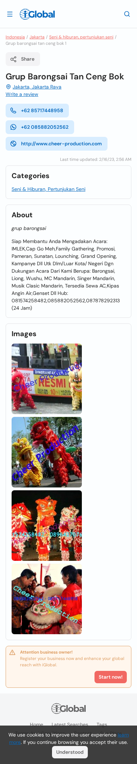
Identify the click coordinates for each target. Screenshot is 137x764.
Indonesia (15, 37)
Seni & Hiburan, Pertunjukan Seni (48, 189)
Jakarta (37, 37)
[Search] (127, 14)
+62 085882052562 (44, 127)
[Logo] (37, 14)
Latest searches (70, 724)
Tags (102, 724)
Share (27, 59)
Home (36, 724)
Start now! (111, 677)
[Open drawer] (10, 14)
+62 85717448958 (42, 110)
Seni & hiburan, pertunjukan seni (81, 37)
